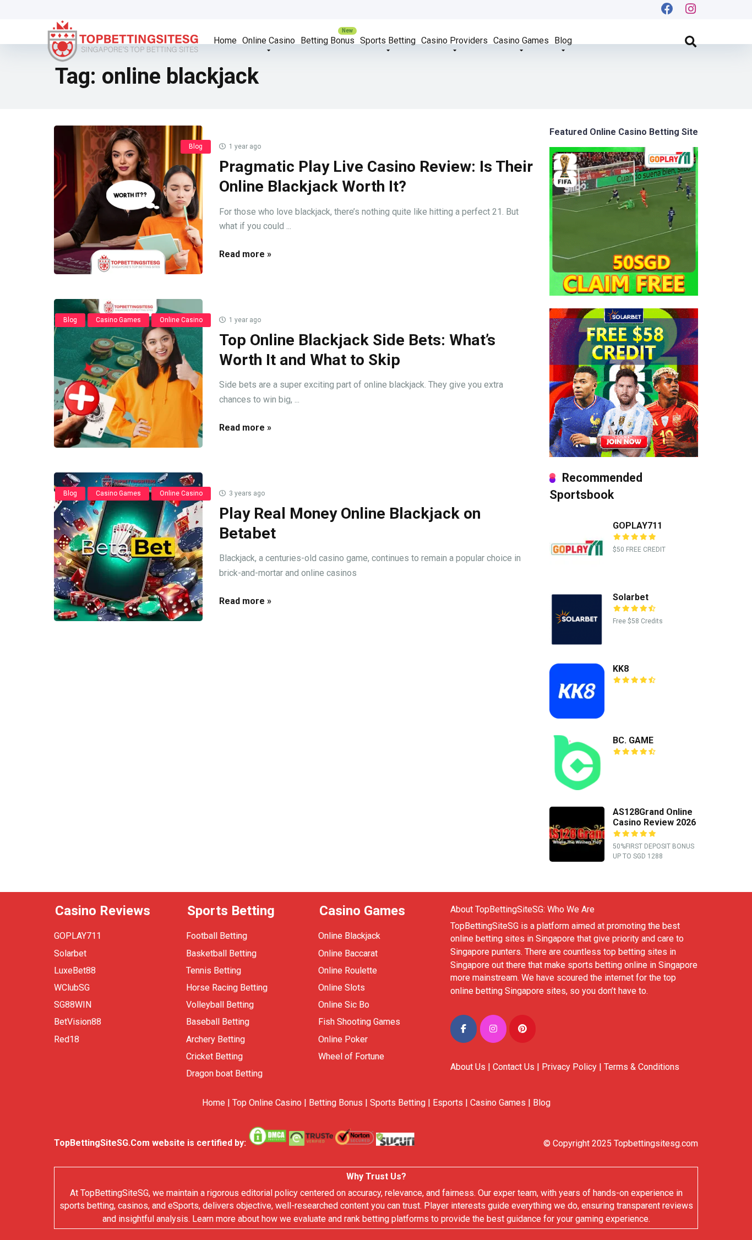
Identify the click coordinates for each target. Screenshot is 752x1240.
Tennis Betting (213, 970)
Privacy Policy (569, 1067)
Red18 (66, 1039)
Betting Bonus (328, 40)
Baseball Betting (217, 1021)
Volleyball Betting (220, 1004)
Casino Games (521, 40)
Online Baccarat (348, 953)
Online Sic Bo (343, 1004)
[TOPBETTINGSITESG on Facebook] (463, 1029)
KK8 (621, 668)
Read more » (245, 254)
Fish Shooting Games (359, 1021)
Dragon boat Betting (224, 1073)
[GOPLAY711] (576, 572)
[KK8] (576, 715)
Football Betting (216, 936)
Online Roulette (347, 970)
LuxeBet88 (75, 970)
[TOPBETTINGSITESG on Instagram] (493, 1029)
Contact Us (514, 1067)
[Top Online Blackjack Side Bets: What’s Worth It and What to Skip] (128, 373)
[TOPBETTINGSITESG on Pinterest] (522, 1029)
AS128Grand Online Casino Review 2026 (654, 817)
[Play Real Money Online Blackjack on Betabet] (128, 546)
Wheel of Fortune (351, 1056)
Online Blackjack (349, 936)
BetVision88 (77, 1021)
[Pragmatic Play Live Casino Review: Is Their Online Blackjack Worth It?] (128, 200)
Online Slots (341, 987)
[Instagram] (691, 9)
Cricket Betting (214, 1056)
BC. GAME (633, 740)
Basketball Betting (221, 953)
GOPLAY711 (637, 525)
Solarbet (631, 597)
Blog (563, 40)
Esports (448, 1102)
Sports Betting (388, 40)
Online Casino (268, 40)
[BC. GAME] (576, 787)
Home (225, 40)
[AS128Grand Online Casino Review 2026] (576, 858)
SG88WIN (74, 1004)
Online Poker (343, 1039)
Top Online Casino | (269, 1102)
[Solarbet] (576, 644)
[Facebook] (667, 9)
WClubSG (72, 987)
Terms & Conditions (641, 1067)
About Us (468, 1067)
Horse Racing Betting (227, 987)
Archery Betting (215, 1039)
